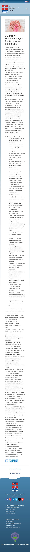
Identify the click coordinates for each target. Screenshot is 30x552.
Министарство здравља (12, 519)
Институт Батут (10, 521)
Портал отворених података (13, 523)
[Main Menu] (26, 8)
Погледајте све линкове (13, 527)
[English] (26, 1)
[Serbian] (28, 1)
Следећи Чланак (15, 473)
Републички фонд (10, 525)
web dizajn (15, 496)
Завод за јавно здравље (13, 7)
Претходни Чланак (15, 469)
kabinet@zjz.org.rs (10, 513)
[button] (4, 1)
